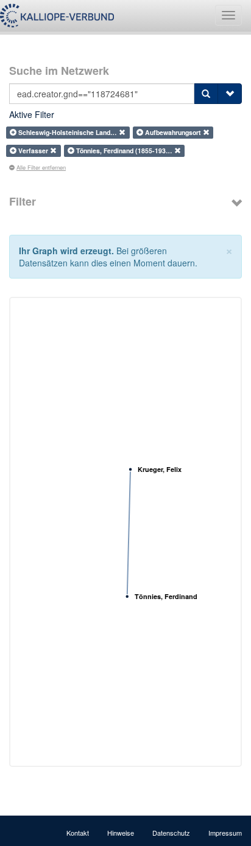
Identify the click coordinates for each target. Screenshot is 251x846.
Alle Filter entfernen (41, 167)
